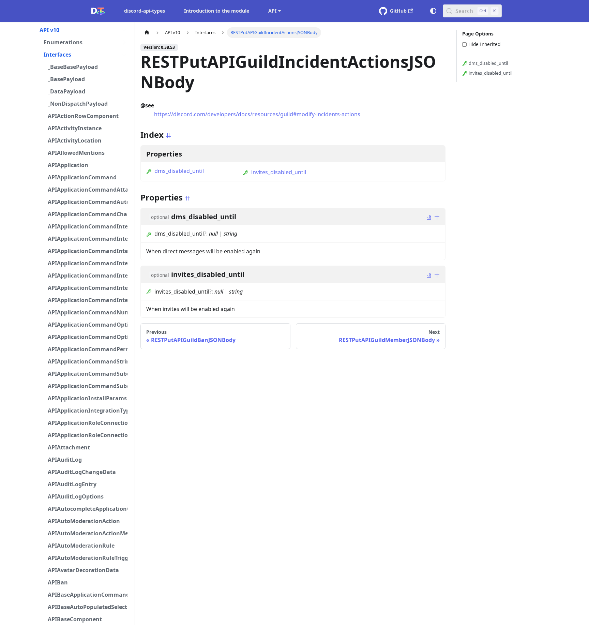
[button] (83, 30)
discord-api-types (144, 11)
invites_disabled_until (278, 172)
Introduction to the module (216, 11)
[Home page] (146, 32)
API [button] (272, 11)
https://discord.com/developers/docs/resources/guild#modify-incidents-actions (257, 114)
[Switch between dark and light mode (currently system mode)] (433, 10)
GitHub (398, 11)
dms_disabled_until (179, 171)
